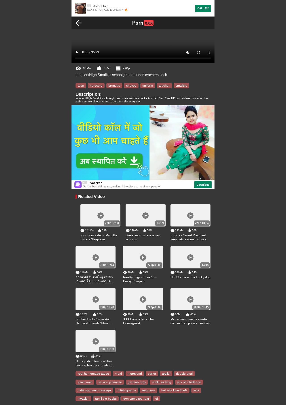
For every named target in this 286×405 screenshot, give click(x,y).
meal (118, 374)
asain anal (85, 382)
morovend (135, 374)
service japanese (110, 382)
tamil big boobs (106, 398)
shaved (131, 85)
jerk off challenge (189, 382)
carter (152, 374)
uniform (147, 85)
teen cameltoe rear (135, 398)
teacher (164, 85)
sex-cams (148, 390)
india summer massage (94, 390)
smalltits (181, 85)
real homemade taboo (93, 374)
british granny (126, 390)
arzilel (166, 374)
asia (196, 390)
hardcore (96, 85)
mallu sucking (161, 382)
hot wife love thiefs (174, 390)
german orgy (137, 382)
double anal (184, 374)
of (156, 398)
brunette (114, 85)
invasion (83, 398)
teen (81, 85)
